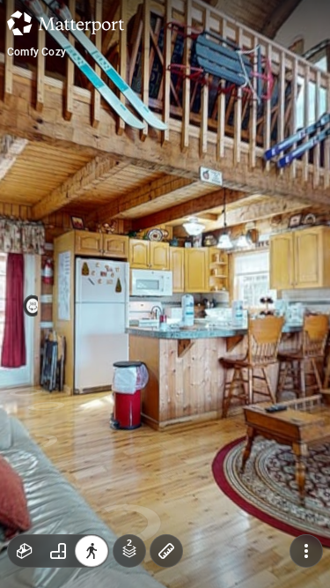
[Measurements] (166, 551)
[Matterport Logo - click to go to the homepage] (66, 23)
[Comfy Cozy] (165, 294)
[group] (58, 551)
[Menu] (306, 551)
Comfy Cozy (36, 52)
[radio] (24, 551)
